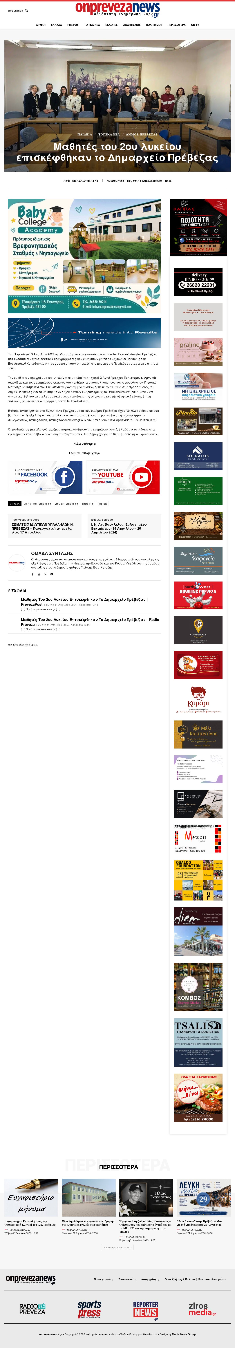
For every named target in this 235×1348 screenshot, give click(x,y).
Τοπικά (102, 503)
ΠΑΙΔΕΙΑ (84, 134)
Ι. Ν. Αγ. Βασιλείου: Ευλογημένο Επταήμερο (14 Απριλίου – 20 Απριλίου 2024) (119, 528)
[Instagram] (39, 573)
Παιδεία (88, 503)
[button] (18, 10)
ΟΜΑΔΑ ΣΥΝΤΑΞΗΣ (85, 180)
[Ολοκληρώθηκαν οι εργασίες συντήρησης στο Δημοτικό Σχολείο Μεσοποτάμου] (89, 1198)
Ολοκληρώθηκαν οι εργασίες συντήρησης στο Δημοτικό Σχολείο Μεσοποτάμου (88, 1223)
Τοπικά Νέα (109, 134)
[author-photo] (6, 1230)
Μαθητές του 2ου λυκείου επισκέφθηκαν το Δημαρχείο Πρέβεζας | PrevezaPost (84, 602)
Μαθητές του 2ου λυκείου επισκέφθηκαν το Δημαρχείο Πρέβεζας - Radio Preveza (90, 622)
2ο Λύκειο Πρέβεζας (37, 503)
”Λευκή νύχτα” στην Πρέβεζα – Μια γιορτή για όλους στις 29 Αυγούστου (199, 1223)
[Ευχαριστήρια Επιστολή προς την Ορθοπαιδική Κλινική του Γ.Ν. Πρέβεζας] (31, 1198)
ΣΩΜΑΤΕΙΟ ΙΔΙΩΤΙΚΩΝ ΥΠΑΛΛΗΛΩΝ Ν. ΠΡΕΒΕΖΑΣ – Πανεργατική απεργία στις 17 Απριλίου (43, 528)
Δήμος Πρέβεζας (142, 134)
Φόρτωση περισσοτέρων (116, 1247)
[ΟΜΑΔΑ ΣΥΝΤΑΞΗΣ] (17, 563)
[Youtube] (51, 573)
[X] (45, 573)
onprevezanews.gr (50, 1334)
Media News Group (184, 1334)
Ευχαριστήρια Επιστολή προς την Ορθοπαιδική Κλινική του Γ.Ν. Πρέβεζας (29, 1223)
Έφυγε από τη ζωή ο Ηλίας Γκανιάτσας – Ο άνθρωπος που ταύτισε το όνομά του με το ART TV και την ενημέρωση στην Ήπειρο (145, 1226)
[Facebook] (32, 573)
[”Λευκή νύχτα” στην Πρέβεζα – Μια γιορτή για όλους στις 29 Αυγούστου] (204, 1198)
